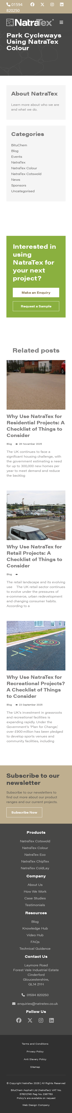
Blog (14, 150)
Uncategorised (23, 191)
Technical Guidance (35, 948)
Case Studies (35, 898)
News (15, 179)
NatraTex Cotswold (26, 173)
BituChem (19, 145)
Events (16, 156)
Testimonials (35, 905)
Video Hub (35, 935)
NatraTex (18, 162)
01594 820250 (37, 995)
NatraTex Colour (24, 168)
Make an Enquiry (36, 292)
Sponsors (18, 185)
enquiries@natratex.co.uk (37, 1003)
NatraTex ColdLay (35, 868)
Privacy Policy (35, 1051)
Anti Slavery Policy (35, 1059)
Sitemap (35, 1067)
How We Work (35, 891)
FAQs (35, 941)
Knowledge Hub (35, 928)
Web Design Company (36, 1105)
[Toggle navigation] (61, 22)
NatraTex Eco (35, 854)
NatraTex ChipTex (35, 861)
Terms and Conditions (35, 1043)
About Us (35, 884)
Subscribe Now (24, 812)
